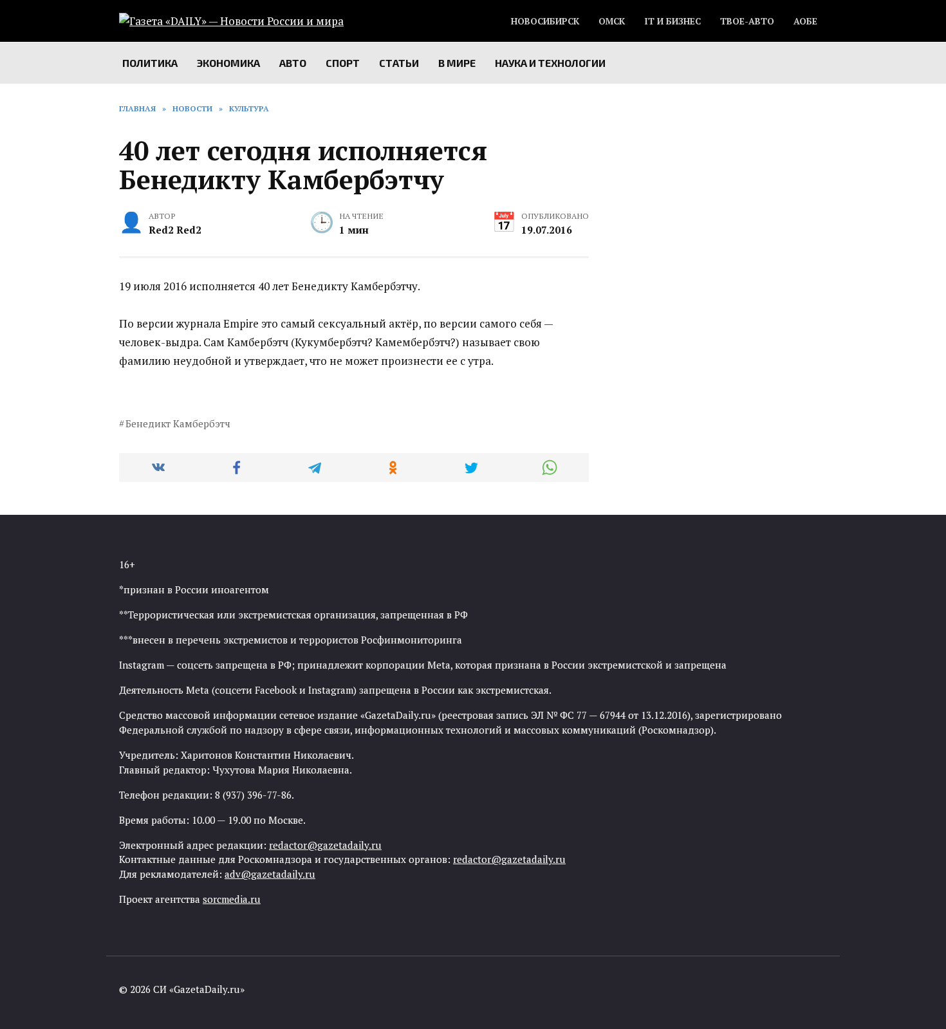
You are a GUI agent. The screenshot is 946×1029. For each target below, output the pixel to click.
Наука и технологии (550, 63)
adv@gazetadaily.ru (270, 873)
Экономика (228, 63)
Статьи (399, 63)
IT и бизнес (672, 21)
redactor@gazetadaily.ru (325, 845)
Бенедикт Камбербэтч (177, 423)
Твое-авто (747, 21)
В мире (457, 63)
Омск (611, 21)
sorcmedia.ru (232, 899)
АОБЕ (805, 21)
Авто (292, 63)
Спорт (343, 63)
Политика (150, 63)
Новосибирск (545, 21)
